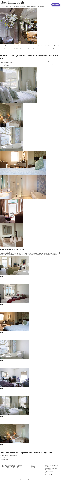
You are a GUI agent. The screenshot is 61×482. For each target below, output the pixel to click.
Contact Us (11, 6)
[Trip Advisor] (47, 474)
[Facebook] (49, 474)
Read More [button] (2, 282)
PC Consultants (40, 479)
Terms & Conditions (34, 470)
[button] (22, 2)
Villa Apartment (19, 467)
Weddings (26, 2)
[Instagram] (45, 474)
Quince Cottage (19, 465)
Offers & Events (32, 2)
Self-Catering (19, 2)
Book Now (33, 468)
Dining (14, 2)
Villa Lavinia (19, 466)
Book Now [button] (2, 53)
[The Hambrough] (4, 4)
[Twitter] (51, 474)
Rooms (10, 2)
